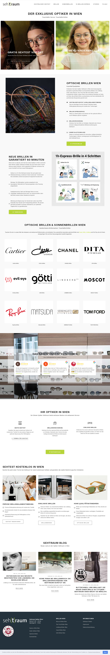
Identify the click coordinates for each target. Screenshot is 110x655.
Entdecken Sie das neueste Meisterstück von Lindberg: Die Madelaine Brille (19, 578)
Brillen (23, 573)
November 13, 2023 (88, 585)
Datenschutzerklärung (89, 627)
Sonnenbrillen (33, 637)
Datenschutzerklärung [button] (94, 652)
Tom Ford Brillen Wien (62, 624)
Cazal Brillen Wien (61, 630)
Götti (84, 232)
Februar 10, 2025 (52, 576)
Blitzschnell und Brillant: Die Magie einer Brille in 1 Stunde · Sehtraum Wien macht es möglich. (90, 589)
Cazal (80, 232)
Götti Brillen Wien (60, 633)
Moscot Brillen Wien (61, 621)
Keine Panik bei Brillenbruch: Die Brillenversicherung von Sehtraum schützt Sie (55, 581)
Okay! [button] (105, 652)
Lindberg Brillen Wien (61, 627)
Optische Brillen (33, 634)
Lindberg (88, 232)
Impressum (86, 624)
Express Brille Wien (34, 628)
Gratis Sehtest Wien (34, 631)
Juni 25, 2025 (16, 573)
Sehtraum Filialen (87, 621)
